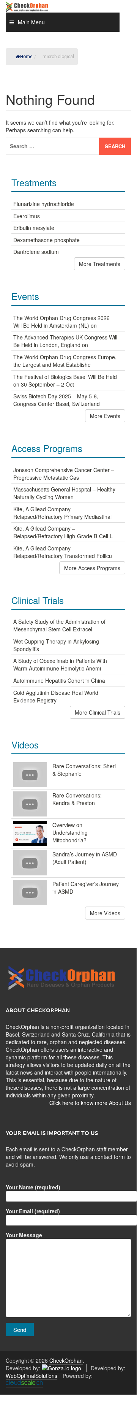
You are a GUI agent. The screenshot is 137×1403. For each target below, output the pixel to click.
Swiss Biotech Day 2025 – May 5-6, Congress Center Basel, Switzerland (56, 399)
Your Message (24, 1235)
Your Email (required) (33, 1211)
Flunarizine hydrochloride (43, 204)
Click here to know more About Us (90, 1103)
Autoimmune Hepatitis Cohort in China (59, 680)
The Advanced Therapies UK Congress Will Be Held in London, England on (65, 341)
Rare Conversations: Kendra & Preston (77, 799)
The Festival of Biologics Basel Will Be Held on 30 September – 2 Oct (65, 380)
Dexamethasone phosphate (46, 240)
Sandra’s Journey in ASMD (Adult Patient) (84, 858)
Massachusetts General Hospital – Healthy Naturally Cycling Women (64, 493)
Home (26, 56)
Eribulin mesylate (33, 227)
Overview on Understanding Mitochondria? (70, 832)
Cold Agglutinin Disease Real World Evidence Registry (55, 696)
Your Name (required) (33, 1187)
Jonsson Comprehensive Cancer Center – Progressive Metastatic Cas (63, 473)
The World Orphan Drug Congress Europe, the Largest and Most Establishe (65, 360)
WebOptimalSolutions (31, 1375)
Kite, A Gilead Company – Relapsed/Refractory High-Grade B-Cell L (63, 532)
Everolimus (26, 216)
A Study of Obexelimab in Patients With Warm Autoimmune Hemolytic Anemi (60, 664)
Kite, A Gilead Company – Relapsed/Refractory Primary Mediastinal (62, 512)
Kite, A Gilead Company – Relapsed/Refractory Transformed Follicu (62, 552)
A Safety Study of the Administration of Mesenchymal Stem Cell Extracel (59, 625)
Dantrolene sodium (36, 251)
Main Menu (31, 22)
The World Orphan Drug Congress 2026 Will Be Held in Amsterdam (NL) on (61, 321)
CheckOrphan (66, 1360)
